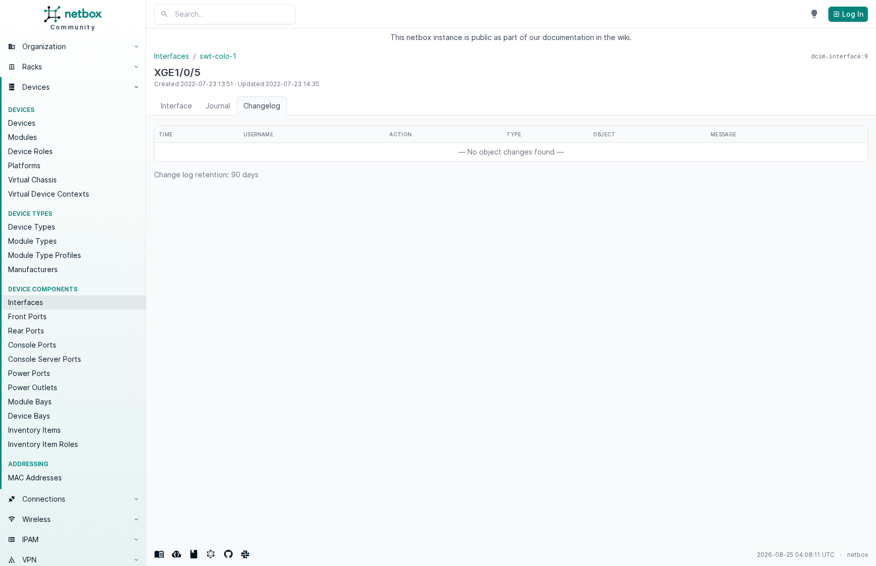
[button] (73, 46)
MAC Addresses (35, 477)
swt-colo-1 (218, 56)
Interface (176, 105)
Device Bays (29, 415)
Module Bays (30, 401)
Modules (22, 137)
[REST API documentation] (194, 554)
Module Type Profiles (44, 255)
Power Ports (29, 373)
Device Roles (30, 151)
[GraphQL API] (211, 554)
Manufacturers (33, 269)
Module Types (32, 241)
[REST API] (176, 554)
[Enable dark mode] (814, 14)
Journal (217, 105)
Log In (851, 14)
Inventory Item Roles (43, 444)
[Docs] (159, 554)
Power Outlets (32, 387)
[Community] (245, 554)
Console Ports (32, 345)
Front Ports (27, 316)
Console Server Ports (44, 359)
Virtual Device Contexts (48, 194)
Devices (21, 123)
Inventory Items (34, 430)
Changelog (261, 105)
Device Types (31, 226)
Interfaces (25, 302)
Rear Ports (26, 330)
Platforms (24, 165)
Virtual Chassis (32, 179)
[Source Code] (228, 554)
